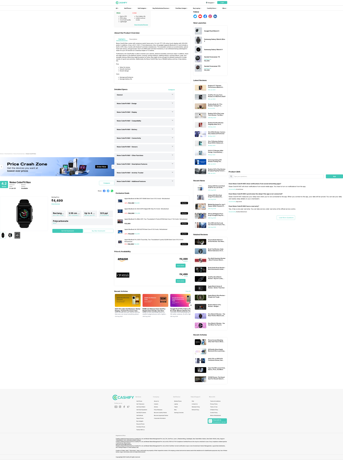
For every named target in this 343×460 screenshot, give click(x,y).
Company (156, 397)
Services (138, 397)
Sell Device (176, 397)
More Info (212, 397)
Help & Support (195, 397)
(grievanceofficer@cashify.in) (123, 444)
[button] (222, 2)
